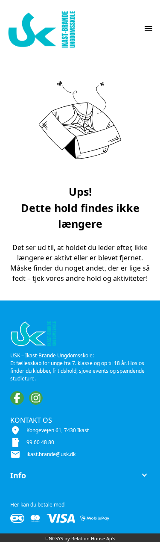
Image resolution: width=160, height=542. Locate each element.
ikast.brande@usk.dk (51, 454)
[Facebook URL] (17, 398)
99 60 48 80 (40, 442)
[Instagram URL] (36, 398)
